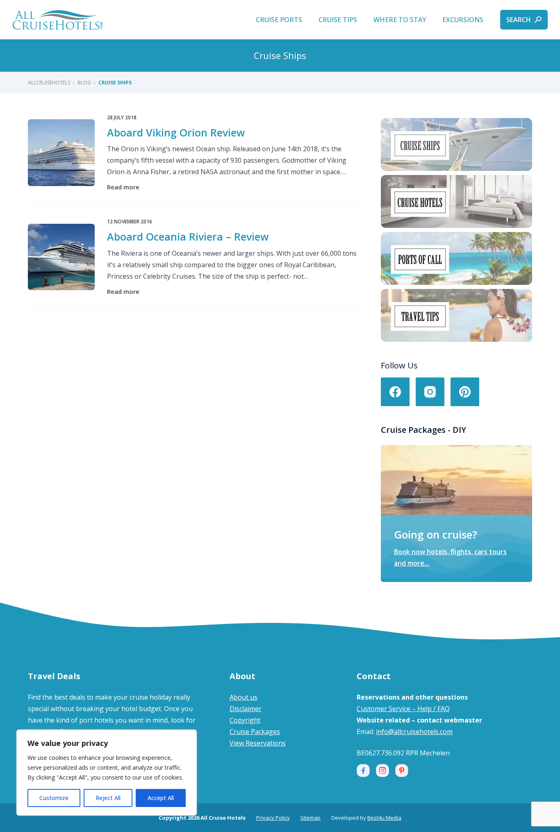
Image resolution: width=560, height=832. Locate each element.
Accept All (161, 798)
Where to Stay (399, 19)
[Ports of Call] (456, 258)
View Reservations (258, 743)
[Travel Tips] (456, 315)
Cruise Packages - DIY (423, 429)
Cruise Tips (338, 19)
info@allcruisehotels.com (414, 731)
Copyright (245, 720)
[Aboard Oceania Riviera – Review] (61, 257)
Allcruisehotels (49, 82)
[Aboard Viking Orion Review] (61, 152)
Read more (123, 187)
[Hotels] (456, 201)
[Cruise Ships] (456, 144)
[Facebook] (395, 391)
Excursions (462, 19)
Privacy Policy (273, 817)
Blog (84, 82)
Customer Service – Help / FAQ (403, 708)
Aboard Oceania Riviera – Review (188, 236)
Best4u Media (384, 817)
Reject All (108, 798)
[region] (106, 773)
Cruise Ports (279, 19)
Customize (53, 798)
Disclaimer (246, 708)
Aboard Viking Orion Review (176, 132)
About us (243, 697)
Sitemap (310, 817)
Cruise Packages (255, 731)
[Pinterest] (465, 391)
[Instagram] (430, 391)
